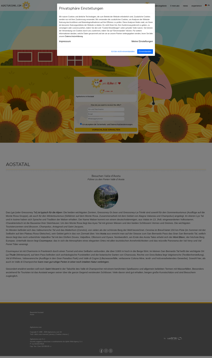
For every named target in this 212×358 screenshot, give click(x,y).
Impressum (65, 41)
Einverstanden (145, 51)
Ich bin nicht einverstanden (123, 51)
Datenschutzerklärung (74, 36)
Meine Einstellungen (142, 41)
